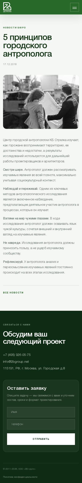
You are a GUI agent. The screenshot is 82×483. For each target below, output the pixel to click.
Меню (74, 7)
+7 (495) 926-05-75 (17, 355)
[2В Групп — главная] (7, 7)
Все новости (13, 293)
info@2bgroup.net (16, 361)
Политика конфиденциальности (20, 477)
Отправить (41, 439)
